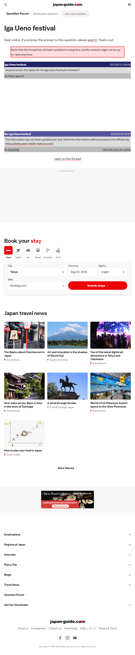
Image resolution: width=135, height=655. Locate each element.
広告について (88, 628)
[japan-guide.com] (67, 4)
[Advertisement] (67, 105)
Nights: (102, 265)
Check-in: (73, 265)
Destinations (12, 534)
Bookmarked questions (45, 13)
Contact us (55, 628)
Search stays (96, 285)
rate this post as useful (116, 149)
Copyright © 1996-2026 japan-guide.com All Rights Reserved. (68, 646)
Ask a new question (75, 13)
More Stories (66, 468)
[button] (130, 535)
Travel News (11, 585)
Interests (10, 554)
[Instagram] (67, 638)
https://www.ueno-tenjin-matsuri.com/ (29, 143)
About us (23, 628)
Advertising (70, 628)
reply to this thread (67, 159)
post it (92, 40)
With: (11, 279)
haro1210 (13, 149)
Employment (38, 628)
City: (10, 265)
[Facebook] (60, 638)
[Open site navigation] (129, 4)
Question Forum (14, 595)
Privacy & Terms (108, 628)
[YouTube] (75, 638)
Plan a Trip (10, 565)
